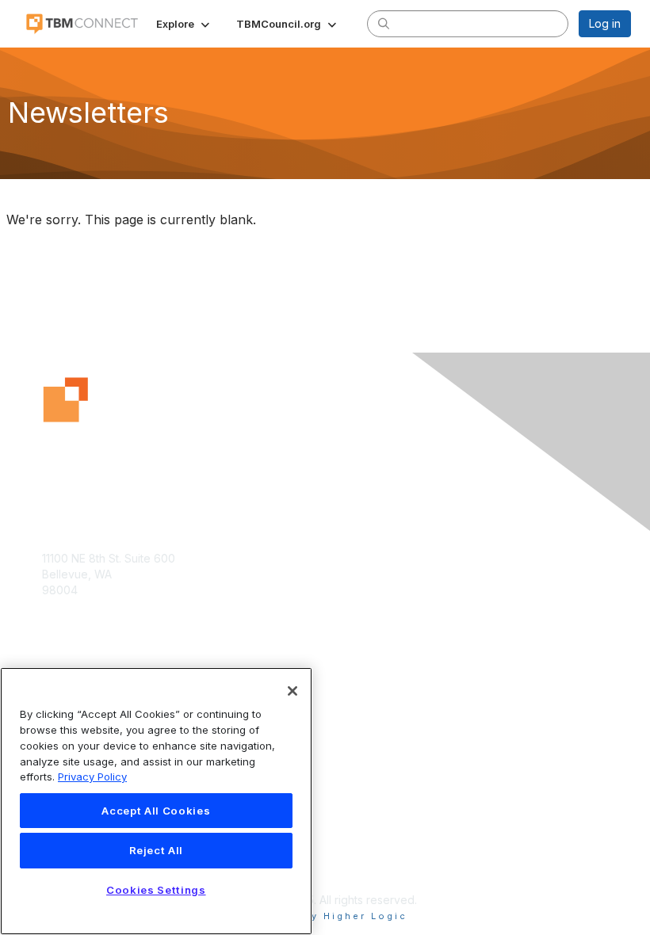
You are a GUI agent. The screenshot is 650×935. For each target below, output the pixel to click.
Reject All (156, 850)
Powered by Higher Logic (325, 916)
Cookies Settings (156, 889)
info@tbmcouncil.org (96, 621)
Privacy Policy (92, 776)
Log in (605, 23)
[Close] (292, 691)
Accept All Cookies (155, 810)
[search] (383, 23)
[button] (184, 24)
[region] (156, 801)
